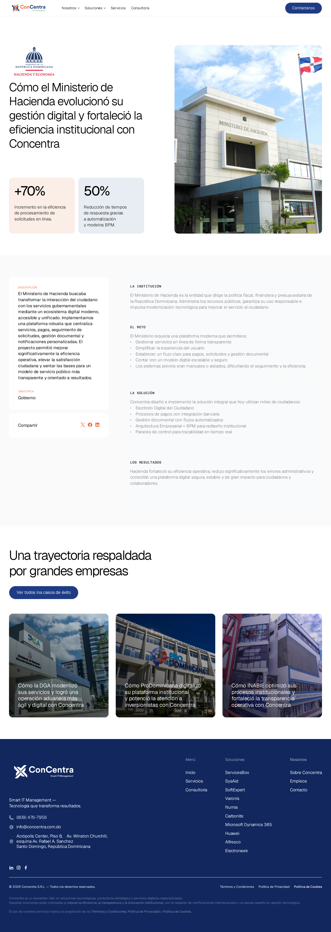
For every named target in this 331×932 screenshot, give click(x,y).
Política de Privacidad (274, 887)
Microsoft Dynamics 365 (248, 824)
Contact (297, 790)
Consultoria (196, 790)
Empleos (298, 781)
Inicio (190, 772)
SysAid (231, 781)
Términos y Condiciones (237, 887)
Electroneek (236, 851)
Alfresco (232, 842)
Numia (231, 807)
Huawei (232, 833)
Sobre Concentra (306, 772)
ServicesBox (237, 772)
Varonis (232, 798)
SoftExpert (235, 790)
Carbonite (234, 816)
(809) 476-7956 (31, 817)
